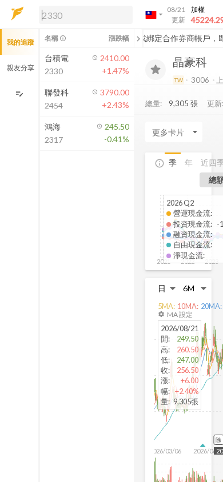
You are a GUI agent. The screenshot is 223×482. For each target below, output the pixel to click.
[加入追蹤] (155, 69)
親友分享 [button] (20, 67)
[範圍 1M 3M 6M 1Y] (195, 288)
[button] (83, 14)
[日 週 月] (167, 288)
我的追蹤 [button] (20, 42)
